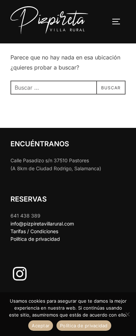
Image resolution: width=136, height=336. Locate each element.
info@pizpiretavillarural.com (42, 224)
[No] (127, 314)
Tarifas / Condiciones (34, 231)
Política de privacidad (35, 239)
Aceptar (41, 325)
